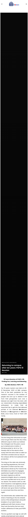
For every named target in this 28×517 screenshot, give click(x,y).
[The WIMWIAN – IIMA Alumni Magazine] (14, 4)
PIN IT (14, 426)
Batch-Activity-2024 (7, 362)
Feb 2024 (14, 362)
